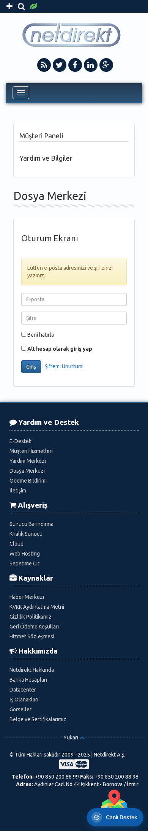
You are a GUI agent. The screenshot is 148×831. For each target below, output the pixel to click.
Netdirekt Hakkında (31, 670)
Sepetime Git (24, 563)
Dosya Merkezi (27, 471)
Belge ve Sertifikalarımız (37, 719)
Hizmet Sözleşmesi (31, 636)
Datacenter (22, 690)
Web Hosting (24, 554)
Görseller (20, 709)
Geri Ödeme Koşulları (34, 627)
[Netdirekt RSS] (44, 65)
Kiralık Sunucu (26, 534)
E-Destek (20, 441)
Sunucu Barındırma (31, 524)
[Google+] (106, 65)
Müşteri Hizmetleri (31, 451)
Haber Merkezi (26, 597)
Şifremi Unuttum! (64, 366)
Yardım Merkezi (27, 461)
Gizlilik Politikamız (30, 617)
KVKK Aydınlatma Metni (36, 607)
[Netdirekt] (74, 35)
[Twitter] (59, 65)
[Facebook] (75, 65)
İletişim (17, 491)
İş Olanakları (23, 699)
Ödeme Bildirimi (28, 481)
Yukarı (70, 737)
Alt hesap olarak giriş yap (59, 349)
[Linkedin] (91, 65)
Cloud (16, 544)
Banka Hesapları (28, 680)
